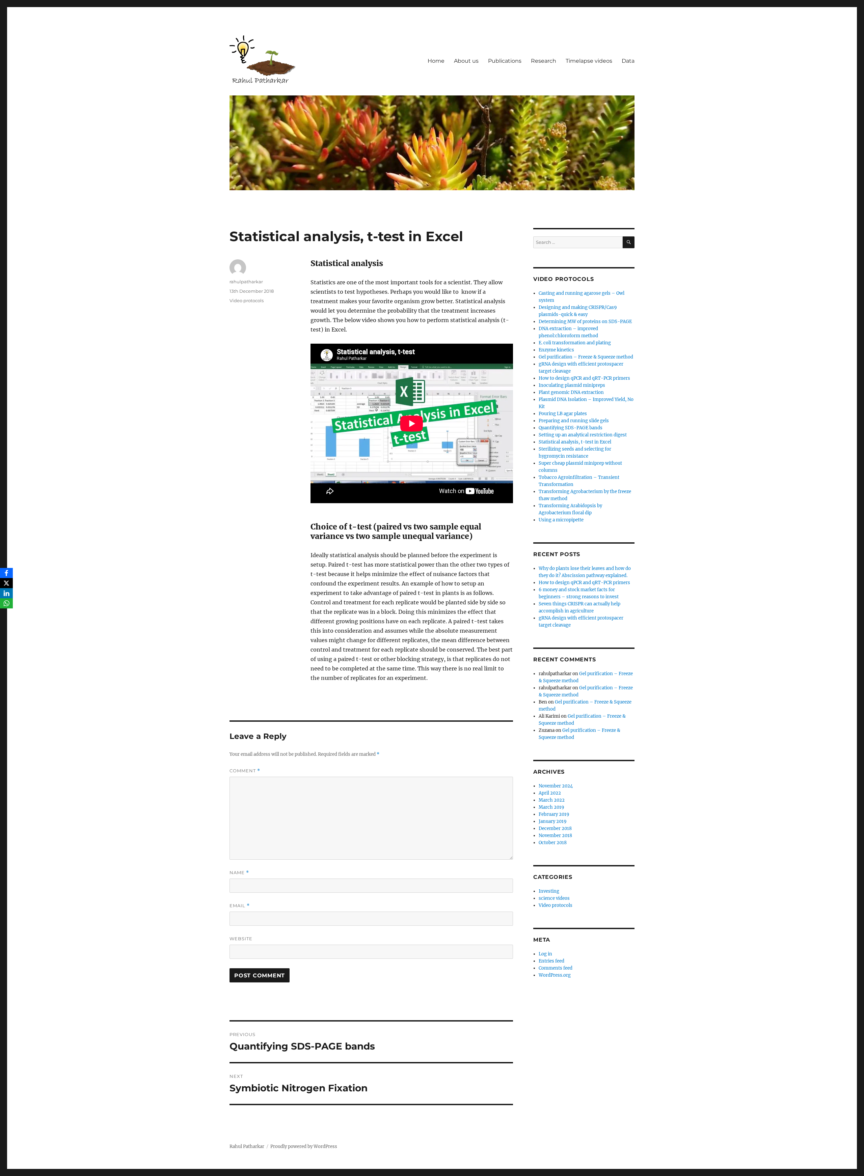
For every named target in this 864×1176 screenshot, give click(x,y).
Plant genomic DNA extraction (571, 392)
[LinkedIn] (6, 593)
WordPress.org (555, 975)
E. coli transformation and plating (575, 343)
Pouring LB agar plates (563, 414)
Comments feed (555, 968)
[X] (6, 583)
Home (436, 61)
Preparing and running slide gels (574, 421)
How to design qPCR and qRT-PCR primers (584, 378)
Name (239, 873)
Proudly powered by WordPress (303, 1146)
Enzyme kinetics (556, 350)
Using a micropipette (561, 520)
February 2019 (554, 814)
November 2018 (555, 835)
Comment (245, 771)
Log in (545, 954)
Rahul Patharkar (247, 1146)
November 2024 (556, 786)
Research (543, 61)
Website (241, 938)
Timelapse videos (589, 61)
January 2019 (553, 821)
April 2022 (550, 793)
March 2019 (551, 807)
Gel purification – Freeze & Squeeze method (586, 357)
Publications (504, 61)
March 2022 (552, 800)
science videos (554, 898)
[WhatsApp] (6, 603)
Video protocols (247, 300)
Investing (549, 891)
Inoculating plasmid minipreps (572, 385)
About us (466, 61)
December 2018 (555, 828)
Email (240, 906)
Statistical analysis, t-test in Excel (575, 442)
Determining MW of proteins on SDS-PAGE (585, 321)
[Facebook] (6, 573)
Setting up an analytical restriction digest (583, 435)
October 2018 (553, 842)
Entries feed (551, 961)
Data (628, 61)
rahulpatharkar (246, 281)
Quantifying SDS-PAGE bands (570, 428)
